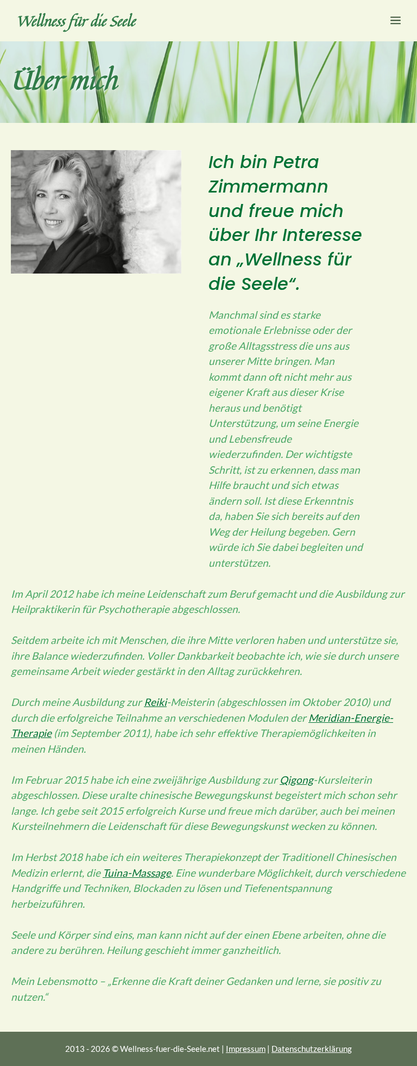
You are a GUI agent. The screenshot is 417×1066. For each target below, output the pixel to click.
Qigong (296, 779)
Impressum (246, 1048)
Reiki (155, 702)
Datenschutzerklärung (311, 1048)
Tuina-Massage (137, 872)
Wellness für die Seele (75, 21)
